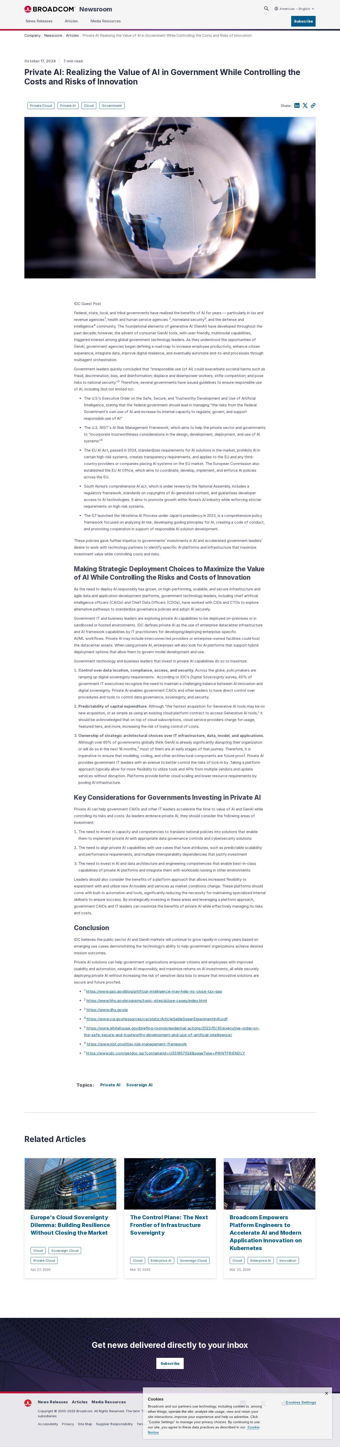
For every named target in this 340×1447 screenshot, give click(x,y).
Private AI (110, 1084)
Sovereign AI (139, 1084)
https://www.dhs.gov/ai (107, 1009)
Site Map (85, 1424)
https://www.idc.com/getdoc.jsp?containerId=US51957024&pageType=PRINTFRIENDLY (165, 1053)
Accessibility (48, 1424)
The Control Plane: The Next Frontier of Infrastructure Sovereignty (169, 1225)
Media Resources (109, 1402)
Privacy (68, 1424)
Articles (80, 1402)
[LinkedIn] (296, 105)
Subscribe (303, 21)
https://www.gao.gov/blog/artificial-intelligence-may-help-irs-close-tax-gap (154, 991)
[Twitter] (305, 105)
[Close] (326, 1393)
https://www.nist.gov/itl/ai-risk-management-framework (137, 1044)
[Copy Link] (313, 105)
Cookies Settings (301, 1402)
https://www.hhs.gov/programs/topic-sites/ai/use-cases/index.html (147, 1000)
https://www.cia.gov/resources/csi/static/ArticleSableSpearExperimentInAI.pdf (157, 1019)
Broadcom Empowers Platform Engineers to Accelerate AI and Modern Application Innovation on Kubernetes (266, 1232)
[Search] (266, 8)
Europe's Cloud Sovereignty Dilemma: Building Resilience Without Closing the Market (70, 1225)
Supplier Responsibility (114, 1424)
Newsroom (95, 9)
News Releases (53, 1402)
